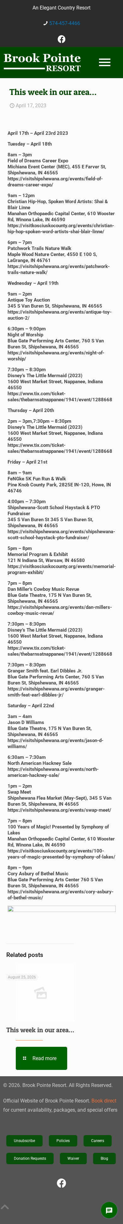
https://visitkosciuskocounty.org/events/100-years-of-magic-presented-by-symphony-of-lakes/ (61, 854)
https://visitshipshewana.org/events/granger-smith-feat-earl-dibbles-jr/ (56, 692)
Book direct (103, 1101)
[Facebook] (61, 39)
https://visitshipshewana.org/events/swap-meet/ (59, 810)
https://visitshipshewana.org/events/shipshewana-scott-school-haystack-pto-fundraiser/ (61, 534)
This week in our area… (40, 1030)
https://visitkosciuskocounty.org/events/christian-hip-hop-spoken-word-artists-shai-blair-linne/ (61, 228)
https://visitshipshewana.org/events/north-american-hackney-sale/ (53, 772)
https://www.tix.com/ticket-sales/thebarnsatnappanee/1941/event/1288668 (60, 397)
